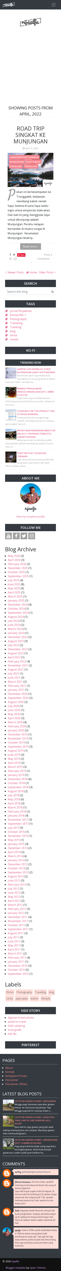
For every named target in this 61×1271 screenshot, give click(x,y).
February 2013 (17, 884)
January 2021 (16, 690)
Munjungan (17, 161)
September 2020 (18, 698)
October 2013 (16, 868)
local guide (14, 1030)
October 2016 (16, 832)
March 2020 (15, 722)
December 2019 (18, 734)
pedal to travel (17, 1021)
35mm (10, 992)
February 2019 (17, 771)
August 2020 (16, 702)
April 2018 (14, 803)
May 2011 (14, 945)
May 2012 (14, 897)
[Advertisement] (30, 57)
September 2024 (18, 613)
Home (33, 272)
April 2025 (14, 592)
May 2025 (14, 588)
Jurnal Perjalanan (21, 311)
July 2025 (13, 580)
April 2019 (14, 763)
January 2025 (16, 600)
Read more (30, 246)
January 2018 (16, 815)
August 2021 (16, 669)
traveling (16, 166)
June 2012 (14, 893)
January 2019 (16, 775)
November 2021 (18, 665)
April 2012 (14, 901)
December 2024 (18, 604)
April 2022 (14, 657)
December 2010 (18, 966)
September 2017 (18, 824)
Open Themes (38, 1267)
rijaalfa (30, 509)
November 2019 (18, 738)
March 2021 (15, 682)
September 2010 (18, 974)
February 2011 (17, 957)
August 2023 (16, 641)
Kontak (9, 1072)
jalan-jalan (22, 998)
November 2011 (18, 921)
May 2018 (14, 799)
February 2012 (17, 909)
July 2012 (13, 888)
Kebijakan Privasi (16, 1076)
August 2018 (16, 791)
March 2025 (15, 596)
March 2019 (15, 767)
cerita (13, 335)
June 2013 (14, 880)
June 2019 (14, 755)
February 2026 (17, 564)
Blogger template (16, 1267)
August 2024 (16, 617)
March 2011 (15, 953)
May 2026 (14, 556)
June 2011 (14, 941)
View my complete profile (30, 516)
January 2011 (16, 961)
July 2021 (13, 673)
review (14, 339)
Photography (18, 319)
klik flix (12, 1034)
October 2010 (16, 970)
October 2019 (16, 742)
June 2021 (14, 677)
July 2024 (13, 621)
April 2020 (14, 718)
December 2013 (18, 864)
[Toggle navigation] (53, 4)
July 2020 (13, 706)
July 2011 (13, 937)
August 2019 (16, 750)
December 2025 (18, 568)
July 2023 (13, 645)
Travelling (30, 166)
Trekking (16, 327)
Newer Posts (15, 272)
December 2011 (18, 917)
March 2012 (15, 905)
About (9, 1068)
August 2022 (16, 653)
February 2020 (17, 726)
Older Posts (46, 272)
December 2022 (18, 649)
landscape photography (24, 157)
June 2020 (14, 710)
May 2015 (14, 840)
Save (23, 255)
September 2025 (18, 576)
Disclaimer (11, 1080)
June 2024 (14, 625)
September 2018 (18, 787)
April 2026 (14, 560)
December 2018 (18, 779)
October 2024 (16, 608)
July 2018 (13, 795)
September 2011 (18, 929)
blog (13, 331)
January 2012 (16, 913)
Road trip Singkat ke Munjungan (31, 135)
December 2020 (18, 694)
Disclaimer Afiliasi (16, 1084)
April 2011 (14, 949)
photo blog (33, 161)
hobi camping (16, 1026)
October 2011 (16, 925)
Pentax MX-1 (18, 315)
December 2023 (18, 637)
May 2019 (14, 759)
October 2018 (16, 783)
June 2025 (14, 584)
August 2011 (16, 933)
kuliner (34, 998)
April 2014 (14, 852)
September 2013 (18, 872)
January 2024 (16, 633)
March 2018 (15, 807)
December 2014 (18, 848)
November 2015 (18, 836)
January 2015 (16, 844)
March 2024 (15, 629)
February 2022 (17, 661)
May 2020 (14, 714)
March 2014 (15, 856)
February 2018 (17, 811)
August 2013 (16, 876)
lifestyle (45, 998)
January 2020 (16, 730)
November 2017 (18, 819)
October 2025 (16, 572)
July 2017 (13, 828)
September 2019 (18, 746)
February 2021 (17, 686)
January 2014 (16, 860)
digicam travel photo (21, 1017)
